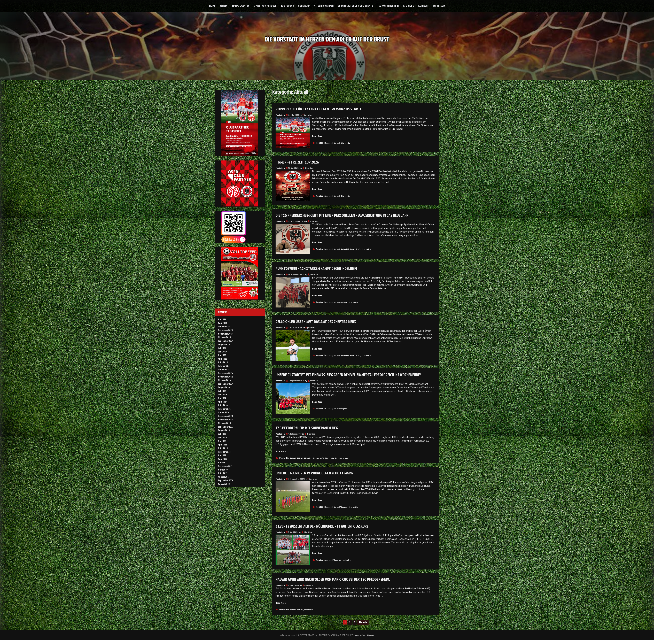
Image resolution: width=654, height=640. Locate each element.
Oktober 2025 (224, 337)
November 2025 (225, 333)
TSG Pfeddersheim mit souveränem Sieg (307, 428)
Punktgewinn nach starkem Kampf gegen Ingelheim (316, 268)
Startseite (345, 142)
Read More (317, 136)
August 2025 (224, 344)
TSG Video (408, 5)
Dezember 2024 (225, 373)
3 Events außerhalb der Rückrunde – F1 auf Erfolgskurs (322, 526)
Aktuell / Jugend (340, 302)
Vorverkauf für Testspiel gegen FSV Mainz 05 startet (320, 109)
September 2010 (225, 480)
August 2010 (224, 483)
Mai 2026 (222, 319)
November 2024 (225, 376)
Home (212, 5)
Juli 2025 (222, 348)
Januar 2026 (224, 326)
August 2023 (224, 430)
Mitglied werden (324, 5)
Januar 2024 (224, 412)
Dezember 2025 (225, 330)
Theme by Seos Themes (363, 635)
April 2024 (222, 401)
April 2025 (222, 358)
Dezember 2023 (225, 416)
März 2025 (223, 362)
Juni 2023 (222, 437)
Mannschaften (241, 5)
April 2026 (222, 323)
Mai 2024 (222, 398)
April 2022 (222, 458)
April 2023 (222, 444)
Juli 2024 (222, 390)
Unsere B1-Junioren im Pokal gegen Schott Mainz (315, 473)
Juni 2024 (222, 394)
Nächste (363, 622)
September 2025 (225, 340)
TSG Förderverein (388, 5)
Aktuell (329, 142)
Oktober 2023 (224, 423)
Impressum (439, 5)
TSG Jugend (287, 5)
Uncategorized (341, 458)
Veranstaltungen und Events (355, 5)
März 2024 (223, 405)
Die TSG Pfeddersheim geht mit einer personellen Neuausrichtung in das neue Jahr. (342, 215)
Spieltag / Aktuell (265, 5)
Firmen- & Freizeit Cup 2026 (297, 162)
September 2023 (225, 426)
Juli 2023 (222, 433)
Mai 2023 (222, 441)
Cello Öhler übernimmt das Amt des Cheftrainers (316, 321)
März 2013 (222, 473)
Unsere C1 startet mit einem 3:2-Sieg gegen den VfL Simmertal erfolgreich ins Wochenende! (348, 374)
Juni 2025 (222, 351)
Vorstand (304, 5)
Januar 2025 (224, 369)
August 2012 (223, 476)
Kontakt (423, 5)
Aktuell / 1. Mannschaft (350, 249)
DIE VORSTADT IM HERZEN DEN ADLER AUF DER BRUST (327, 38)
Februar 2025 (224, 365)
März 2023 (223, 448)
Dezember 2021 (225, 466)
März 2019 (223, 469)
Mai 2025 (222, 355)
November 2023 (225, 419)
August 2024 (224, 387)
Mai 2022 (222, 455)
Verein (223, 5)
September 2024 (225, 383)
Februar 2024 (224, 408)
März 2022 (223, 462)
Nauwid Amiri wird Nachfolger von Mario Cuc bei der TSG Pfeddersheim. (333, 579)
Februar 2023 (224, 451)
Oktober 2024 (224, 380)
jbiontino (308, 114)
